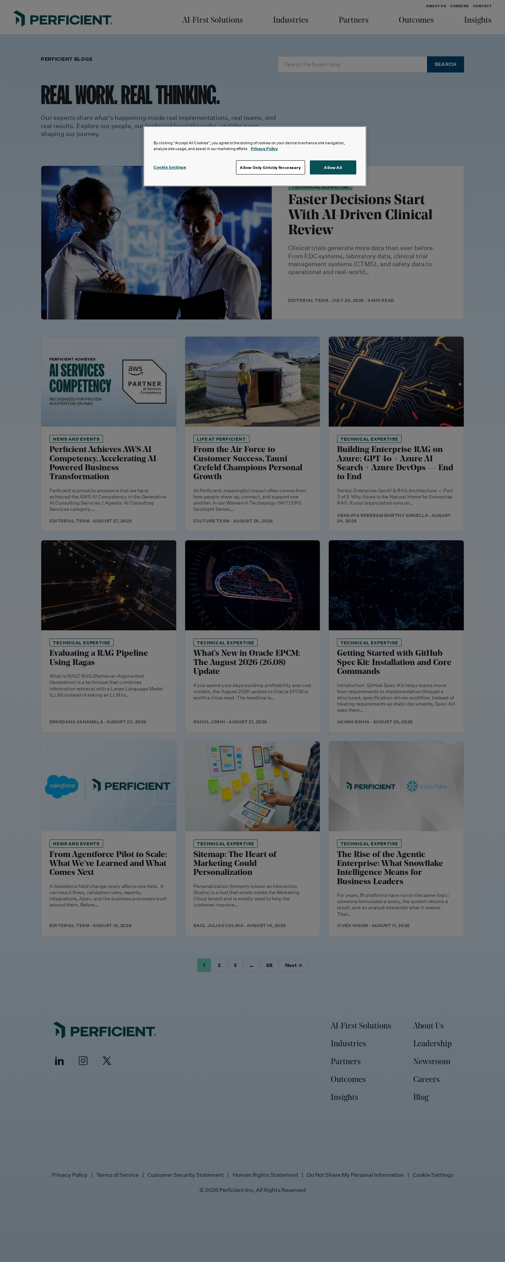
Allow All (333, 167)
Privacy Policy (264, 148)
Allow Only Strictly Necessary (270, 167)
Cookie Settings (170, 167)
